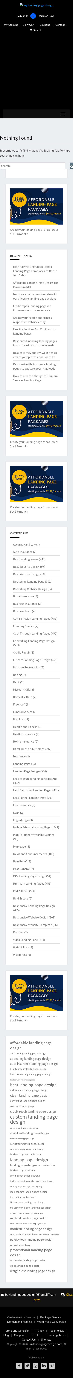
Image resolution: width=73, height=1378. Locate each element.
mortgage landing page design (24, 1234)
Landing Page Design (26, 771)
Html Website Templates (29, 749)
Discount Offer (22, 689)
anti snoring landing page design (28, 1053)
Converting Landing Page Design (34, 641)
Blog (6, 1335)
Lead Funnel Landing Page (29, 798)
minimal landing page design (28, 1218)
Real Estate (20, 898)
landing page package (20, 1186)
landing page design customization (32, 1165)
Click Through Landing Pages (31, 633)
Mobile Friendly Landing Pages (32, 827)
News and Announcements (30, 854)
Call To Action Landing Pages (31, 618)
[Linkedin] (44, 1366)
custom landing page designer (24, 1128)
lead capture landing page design (29, 1191)
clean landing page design (30, 1095)
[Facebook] (19, 1366)
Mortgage (19, 846)
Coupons (44, 24)
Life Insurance (22, 805)
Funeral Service (22, 712)
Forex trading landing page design (27, 1143)
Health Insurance (24, 734)
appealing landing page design (30, 1059)
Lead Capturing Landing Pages (32, 790)
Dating (17, 675)
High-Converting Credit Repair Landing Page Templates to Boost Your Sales (35, 271)
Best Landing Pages (25, 559)
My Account (11, 24)
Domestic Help (22, 697)
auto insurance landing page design (34, 1064)
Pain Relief (20, 861)
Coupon (19, 1335)
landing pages (37, 1186)
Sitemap (46, 1339)
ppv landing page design (20, 1245)
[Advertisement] (36, 71)
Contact (60, 24)
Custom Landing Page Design (31, 660)
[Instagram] (35, 1366)
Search (37, 30)
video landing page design (24, 1265)
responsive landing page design (27, 1260)
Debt (16, 682)
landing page (39, 1149)
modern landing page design (31, 1229)
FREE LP (34, 1335)
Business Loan (22, 611)
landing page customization (25, 1154)
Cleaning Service (23, 626)
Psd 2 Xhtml (20, 891)
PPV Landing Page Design (29, 876)
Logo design (21, 820)
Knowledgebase (55, 1335)
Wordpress (20, 954)
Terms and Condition (16, 1330)
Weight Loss (21, 947)
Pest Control (21, 869)
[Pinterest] (52, 1366)
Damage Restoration (26, 667)
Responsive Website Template (32, 925)
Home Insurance (23, 741)
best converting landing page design (30, 1074)
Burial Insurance (23, 596)
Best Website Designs (27, 574)
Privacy (39, 1330)
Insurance (19, 756)
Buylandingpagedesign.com (45, 1344)
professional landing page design (31, 1252)
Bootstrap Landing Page (28, 581)
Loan (16, 812)
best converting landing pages (22, 1080)
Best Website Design (26, 566)
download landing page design (29, 1133)
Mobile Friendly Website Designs (33, 835)
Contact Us (29, 1339)
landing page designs (44, 1181)
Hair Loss (19, 719)
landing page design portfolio (22, 1181)
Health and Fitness (25, 727)
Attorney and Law (24, 544)
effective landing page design (22, 1138)
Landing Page (21, 764)
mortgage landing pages (49, 1234)
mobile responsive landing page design (28, 1223)
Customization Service (21, 1317)
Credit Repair (21, 652)
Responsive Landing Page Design (34, 906)
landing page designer (22, 1170)
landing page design (29, 1159)
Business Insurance (25, 603)
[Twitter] (27, 1366)
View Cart (28, 24)
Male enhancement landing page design (26, 1213)
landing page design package (25, 1175)
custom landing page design (34, 1119)
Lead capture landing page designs (35, 779)
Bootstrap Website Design (30, 589)
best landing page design (33, 1084)
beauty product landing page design (28, 1069)
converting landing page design (27, 1100)
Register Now (46, 15)
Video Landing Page (25, 940)
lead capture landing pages (22, 1197)
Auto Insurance (22, 552)
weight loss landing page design (32, 1271)
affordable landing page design (31, 1045)
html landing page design (20, 1149)
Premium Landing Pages (28, 883)
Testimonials (56, 1330)
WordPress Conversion (51, 1321)
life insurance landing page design (27, 1202)
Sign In (24, 15)
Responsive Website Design (30, 917)
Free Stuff (19, 704)
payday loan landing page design (31, 1240)
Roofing (18, 932)
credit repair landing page (22, 1106)
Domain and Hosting (19, 1321)
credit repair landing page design (33, 1111)
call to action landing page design (28, 1090)
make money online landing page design (30, 1207)
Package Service (50, 1317)
